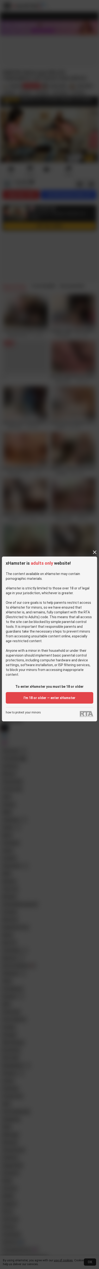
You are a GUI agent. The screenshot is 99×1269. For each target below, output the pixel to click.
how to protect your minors (23, 712)
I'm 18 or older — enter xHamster (49, 698)
